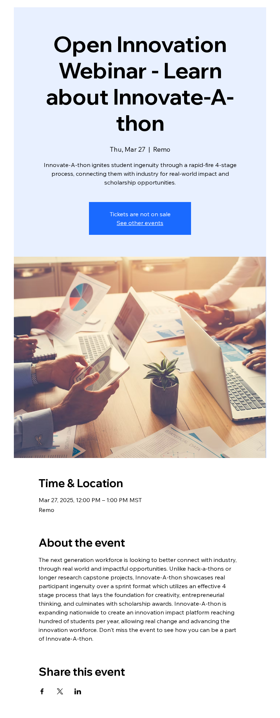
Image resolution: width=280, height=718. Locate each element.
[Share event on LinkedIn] (77, 691)
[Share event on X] (60, 691)
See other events (140, 222)
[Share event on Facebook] (42, 691)
